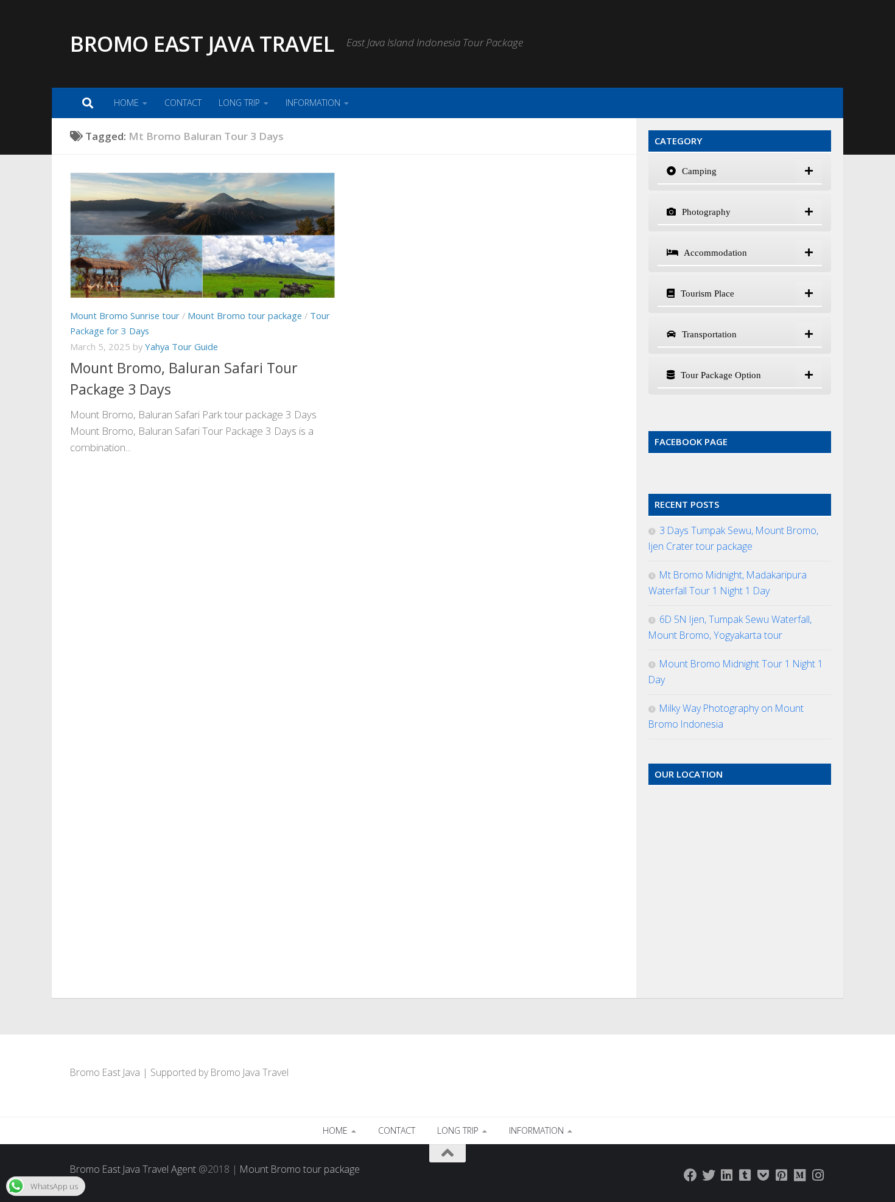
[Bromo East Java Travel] (708, 1175)
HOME (126, 102)
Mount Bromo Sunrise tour (125, 315)
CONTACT (183, 102)
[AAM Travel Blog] (745, 1175)
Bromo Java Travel (250, 1072)
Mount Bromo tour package (245, 315)
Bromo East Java (105, 1072)
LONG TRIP (239, 102)
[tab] (739, 172)
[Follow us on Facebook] (690, 1175)
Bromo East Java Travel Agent (133, 1169)
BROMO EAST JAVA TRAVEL (202, 43)
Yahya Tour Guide (181, 346)
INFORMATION (313, 102)
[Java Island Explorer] (800, 1175)
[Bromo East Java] (763, 1175)
